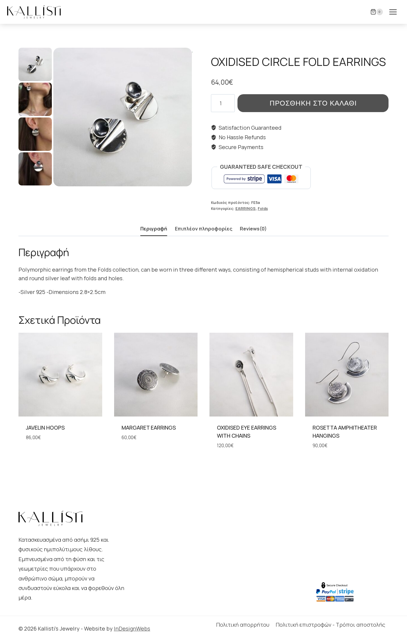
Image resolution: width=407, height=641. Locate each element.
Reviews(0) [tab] (253, 228)
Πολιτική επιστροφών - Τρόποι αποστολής (330, 624)
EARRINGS (245, 208)
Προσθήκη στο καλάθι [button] (149, 455)
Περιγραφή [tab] (153, 228)
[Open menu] (393, 12)
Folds (263, 208)
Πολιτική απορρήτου (242, 624)
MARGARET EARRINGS (149, 427)
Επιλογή (36, 455)
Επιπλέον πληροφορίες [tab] (203, 228)
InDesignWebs (132, 628)
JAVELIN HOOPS (45, 427)
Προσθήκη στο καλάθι (313, 103)
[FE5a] (122, 117)
